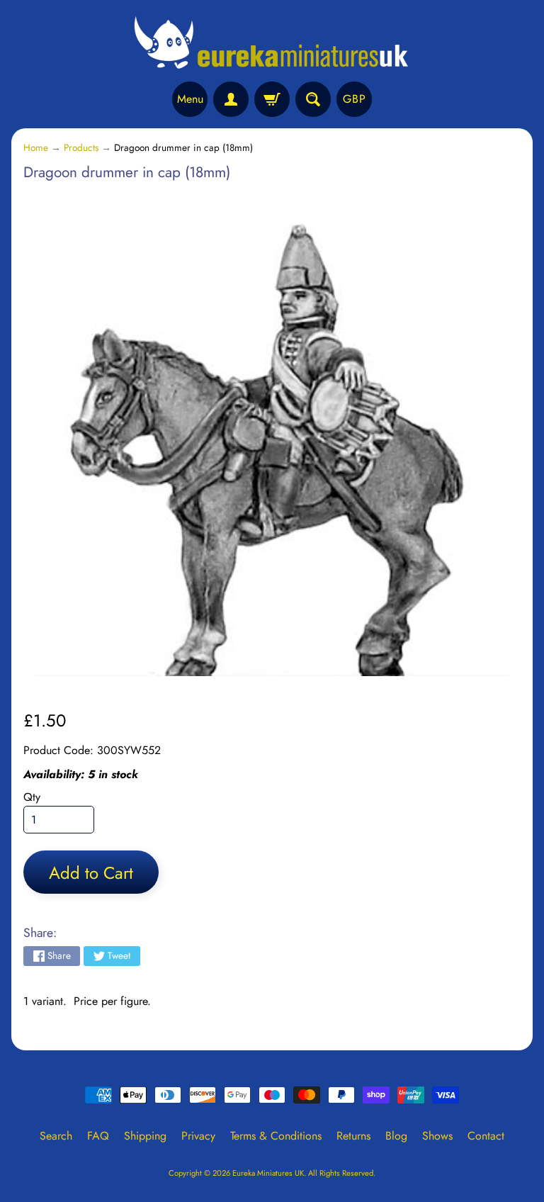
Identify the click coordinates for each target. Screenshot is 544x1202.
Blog (396, 1136)
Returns (353, 1136)
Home (35, 147)
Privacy (198, 1136)
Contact (486, 1136)
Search (56, 1136)
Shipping (145, 1136)
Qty (31, 797)
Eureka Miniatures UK (268, 1173)
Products (81, 147)
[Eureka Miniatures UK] (272, 42)
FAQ (98, 1136)
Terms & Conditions (276, 1136)
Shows (437, 1136)
